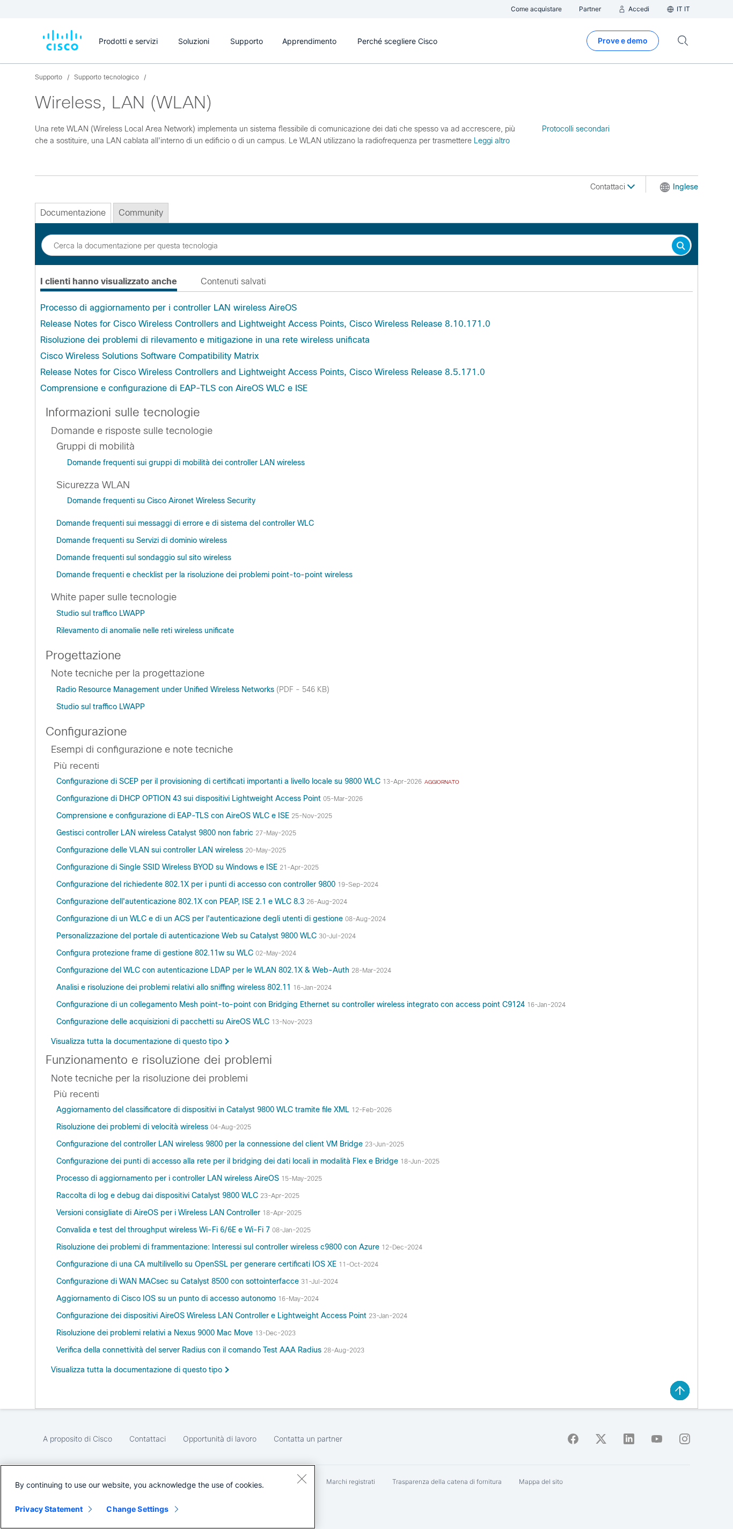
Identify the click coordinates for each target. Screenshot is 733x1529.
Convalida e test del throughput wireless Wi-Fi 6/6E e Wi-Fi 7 (164, 1229)
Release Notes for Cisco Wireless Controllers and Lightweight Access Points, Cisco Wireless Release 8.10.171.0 (265, 323)
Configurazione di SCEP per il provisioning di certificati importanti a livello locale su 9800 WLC (219, 781)
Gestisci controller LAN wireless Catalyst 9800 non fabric (155, 832)
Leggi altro (492, 140)
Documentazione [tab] (73, 212)
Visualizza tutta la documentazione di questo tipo (136, 1041)
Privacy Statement (49, 1508)
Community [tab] (141, 212)
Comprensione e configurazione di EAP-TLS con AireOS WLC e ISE (173, 388)
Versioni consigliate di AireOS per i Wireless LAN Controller (159, 1212)
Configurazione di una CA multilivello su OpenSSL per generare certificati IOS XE (197, 1264)
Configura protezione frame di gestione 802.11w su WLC (155, 953)
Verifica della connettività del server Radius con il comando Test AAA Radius (190, 1350)
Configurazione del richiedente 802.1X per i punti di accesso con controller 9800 (197, 884)
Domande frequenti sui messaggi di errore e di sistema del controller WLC (185, 523)
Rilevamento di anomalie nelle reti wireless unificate (145, 630)
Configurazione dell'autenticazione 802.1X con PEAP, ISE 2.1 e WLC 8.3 (181, 901)
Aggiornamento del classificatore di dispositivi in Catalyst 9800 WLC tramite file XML (203, 1109)
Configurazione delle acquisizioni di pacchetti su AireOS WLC (164, 1021)
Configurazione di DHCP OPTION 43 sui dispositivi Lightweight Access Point (189, 798)
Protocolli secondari (576, 128)
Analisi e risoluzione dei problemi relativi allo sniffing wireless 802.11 (174, 987)
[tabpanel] (366, 348)
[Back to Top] (680, 1390)
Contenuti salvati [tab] (233, 281)
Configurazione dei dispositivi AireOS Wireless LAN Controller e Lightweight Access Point (212, 1315)
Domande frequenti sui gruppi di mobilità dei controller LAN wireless (186, 462)
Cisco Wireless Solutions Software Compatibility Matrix (149, 356)
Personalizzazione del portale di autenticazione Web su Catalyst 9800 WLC (187, 935)
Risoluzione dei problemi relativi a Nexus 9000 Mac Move (155, 1332)
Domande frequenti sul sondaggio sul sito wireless (143, 557)
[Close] (301, 1478)
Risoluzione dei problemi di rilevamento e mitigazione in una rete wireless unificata (205, 339)
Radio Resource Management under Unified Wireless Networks (166, 689)
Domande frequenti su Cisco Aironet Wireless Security (161, 500)
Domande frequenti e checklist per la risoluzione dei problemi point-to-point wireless (204, 574)
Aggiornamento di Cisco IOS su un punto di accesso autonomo (167, 1298)
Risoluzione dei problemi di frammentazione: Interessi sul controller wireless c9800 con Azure (219, 1247)
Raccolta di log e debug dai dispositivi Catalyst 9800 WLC (158, 1195)
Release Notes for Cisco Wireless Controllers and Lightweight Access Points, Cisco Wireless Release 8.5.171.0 (262, 372)
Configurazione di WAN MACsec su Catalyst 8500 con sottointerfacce (178, 1281)
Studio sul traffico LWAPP (100, 613)
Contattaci (608, 186)
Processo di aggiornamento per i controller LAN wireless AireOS (168, 307)
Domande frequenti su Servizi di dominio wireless (141, 540)
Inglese (685, 186)
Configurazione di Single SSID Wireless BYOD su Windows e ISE (168, 867)
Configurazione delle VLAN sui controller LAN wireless (150, 850)
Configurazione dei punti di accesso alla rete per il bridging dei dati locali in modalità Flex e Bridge (228, 1161)
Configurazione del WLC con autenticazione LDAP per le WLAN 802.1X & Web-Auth (203, 970)
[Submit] (681, 246)
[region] (158, 1497)
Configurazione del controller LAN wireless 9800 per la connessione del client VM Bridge (210, 1144)
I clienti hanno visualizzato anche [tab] (108, 281)
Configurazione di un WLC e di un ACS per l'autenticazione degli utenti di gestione (200, 918)
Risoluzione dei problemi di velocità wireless (133, 1126)
